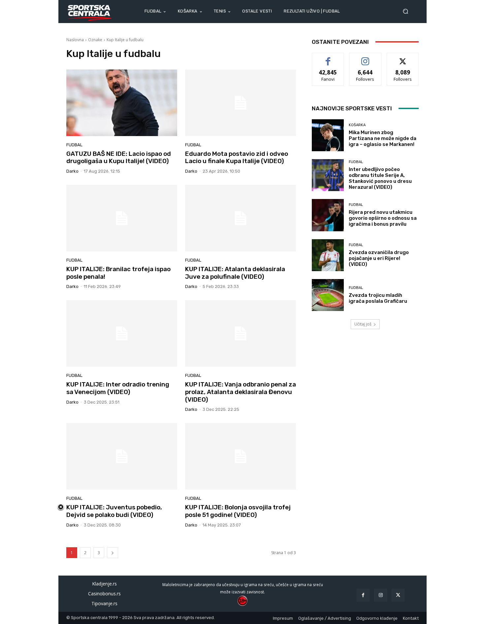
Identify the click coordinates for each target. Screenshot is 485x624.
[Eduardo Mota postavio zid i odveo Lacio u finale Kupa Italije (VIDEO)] (240, 103)
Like (328, 57)
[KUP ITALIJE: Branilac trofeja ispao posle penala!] (121, 218)
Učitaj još (363, 324)
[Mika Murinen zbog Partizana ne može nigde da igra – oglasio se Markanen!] (328, 135)
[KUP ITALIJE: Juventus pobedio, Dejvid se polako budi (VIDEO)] (121, 456)
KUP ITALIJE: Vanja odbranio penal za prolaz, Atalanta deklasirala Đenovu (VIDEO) (240, 392)
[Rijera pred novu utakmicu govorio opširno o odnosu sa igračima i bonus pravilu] (328, 215)
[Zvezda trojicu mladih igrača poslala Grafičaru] (328, 295)
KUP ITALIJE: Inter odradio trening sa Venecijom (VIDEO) (117, 388)
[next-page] (112, 552)
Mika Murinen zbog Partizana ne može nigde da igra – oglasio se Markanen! (382, 138)
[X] (398, 595)
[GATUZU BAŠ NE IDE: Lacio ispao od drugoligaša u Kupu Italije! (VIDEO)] (121, 103)
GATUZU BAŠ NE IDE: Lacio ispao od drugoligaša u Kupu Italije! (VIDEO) (118, 157)
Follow (365, 57)
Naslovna (75, 40)
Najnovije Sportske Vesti (352, 108)
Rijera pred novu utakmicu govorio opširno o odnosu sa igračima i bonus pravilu (383, 218)
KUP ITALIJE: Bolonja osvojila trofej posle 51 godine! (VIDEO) (238, 511)
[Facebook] (363, 595)
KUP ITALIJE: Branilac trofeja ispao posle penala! (118, 272)
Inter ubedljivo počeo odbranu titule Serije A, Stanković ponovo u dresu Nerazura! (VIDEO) (380, 178)
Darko (72, 171)
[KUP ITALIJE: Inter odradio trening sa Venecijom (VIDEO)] (121, 333)
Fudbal (74, 145)
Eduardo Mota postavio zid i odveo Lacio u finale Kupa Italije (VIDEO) (236, 157)
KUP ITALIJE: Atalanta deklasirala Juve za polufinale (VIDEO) (235, 272)
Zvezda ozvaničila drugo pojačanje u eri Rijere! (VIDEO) (379, 258)
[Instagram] (380, 595)
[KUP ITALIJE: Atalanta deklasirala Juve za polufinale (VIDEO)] (240, 218)
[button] (408, 11)
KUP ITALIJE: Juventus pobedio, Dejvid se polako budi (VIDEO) (114, 511)
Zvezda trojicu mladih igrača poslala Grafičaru (378, 298)
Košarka (357, 125)
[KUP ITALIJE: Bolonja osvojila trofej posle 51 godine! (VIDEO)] (240, 456)
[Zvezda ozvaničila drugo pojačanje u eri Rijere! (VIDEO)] (328, 255)
